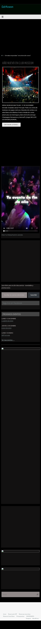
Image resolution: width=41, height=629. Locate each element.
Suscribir (33, 295)
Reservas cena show (24, 614)
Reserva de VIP (12, 614)
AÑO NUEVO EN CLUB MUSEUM (18, 63)
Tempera (28, 618)
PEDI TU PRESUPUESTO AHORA (12, 235)
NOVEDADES (30, 616)
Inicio (4, 614)
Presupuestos (20, 616)
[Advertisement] (20, 36)
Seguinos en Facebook (12, 303)
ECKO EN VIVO (6, 328)
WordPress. (35, 618)
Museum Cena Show (9, 616)
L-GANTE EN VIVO (7, 321)
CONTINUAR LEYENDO (11, 124)
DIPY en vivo (6, 335)
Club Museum (7, 7)
